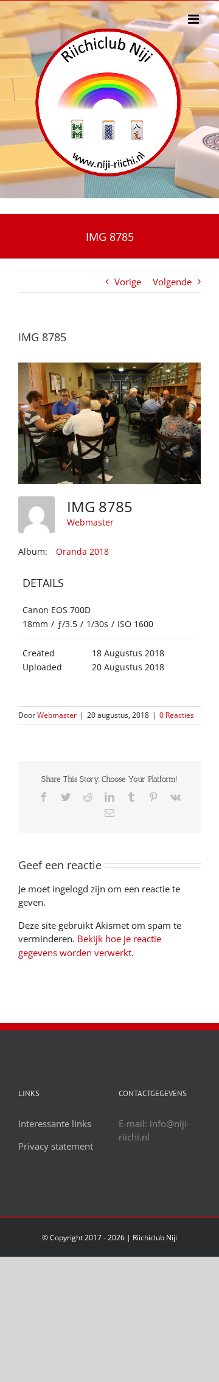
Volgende (172, 282)
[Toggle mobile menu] (194, 19)
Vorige (127, 282)
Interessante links (54, 1123)
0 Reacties (176, 715)
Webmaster (90, 522)
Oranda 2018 (82, 551)
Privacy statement (55, 1146)
